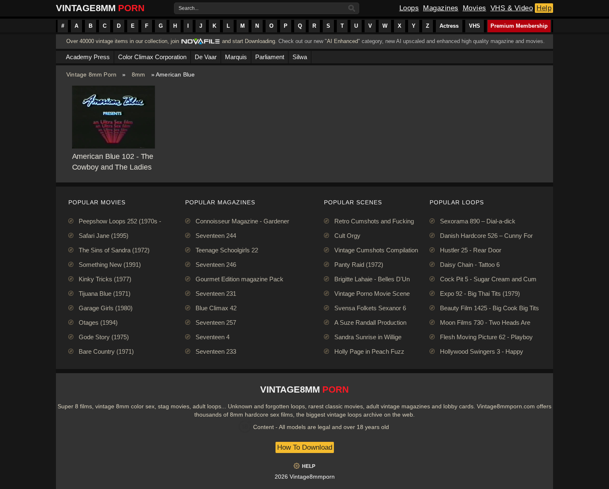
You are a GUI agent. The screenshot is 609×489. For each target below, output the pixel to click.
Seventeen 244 (216, 235)
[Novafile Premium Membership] (200, 44)
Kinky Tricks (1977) (105, 279)
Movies (474, 8)
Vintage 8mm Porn (91, 74)
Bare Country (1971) (106, 351)
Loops (409, 8)
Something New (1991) (110, 264)
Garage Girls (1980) (106, 308)
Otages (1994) (98, 322)
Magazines (441, 8)
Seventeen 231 (216, 293)
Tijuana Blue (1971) (104, 293)
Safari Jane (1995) (103, 235)
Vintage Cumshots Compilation (376, 250)
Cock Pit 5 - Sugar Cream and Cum (488, 279)
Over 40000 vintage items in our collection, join (122, 41)
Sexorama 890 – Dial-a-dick (477, 221)
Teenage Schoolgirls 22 (227, 250)
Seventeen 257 (216, 322)
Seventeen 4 (213, 336)
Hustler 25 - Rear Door (470, 250)
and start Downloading (248, 41)
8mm (138, 74)
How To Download (304, 447)
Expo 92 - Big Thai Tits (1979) (480, 293)
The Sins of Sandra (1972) (114, 250)
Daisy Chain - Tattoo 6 (470, 264)
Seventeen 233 (216, 351)
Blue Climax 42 (216, 308)
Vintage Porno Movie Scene (372, 293)
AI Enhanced (342, 41)
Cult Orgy (347, 235)
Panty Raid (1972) (358, 264)
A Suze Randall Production (370, 322)
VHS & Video (512, 8)
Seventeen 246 (216, 264)
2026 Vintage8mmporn (305, 476)
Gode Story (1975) (104, 336)
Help (543, 8)
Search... (188, 8)
